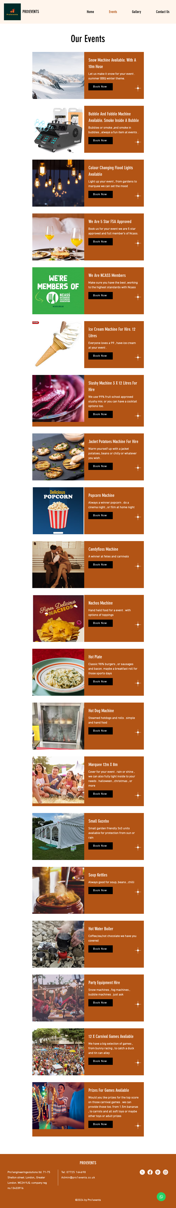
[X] (142, 1172)
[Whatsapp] (161, 1196)
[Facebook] (150, 1172)
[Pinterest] (157, 1172)
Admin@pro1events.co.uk (78, 1177)
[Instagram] (165, 1172)
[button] (100, 140)
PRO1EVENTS (31, 11)
